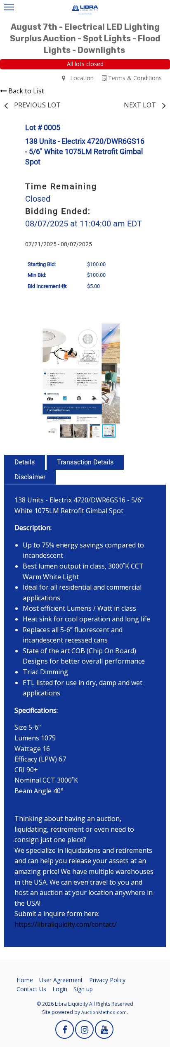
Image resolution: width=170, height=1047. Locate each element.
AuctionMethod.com (104, 1012)
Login (59, 989)
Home (25, 980)
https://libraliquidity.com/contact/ (65, 924)
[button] (148, 331)
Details (24, 462)
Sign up (83, 989)
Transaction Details (85, 462)
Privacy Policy (107, 980)
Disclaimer (29, 477)
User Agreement (61, 980)
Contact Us (31, 989)
